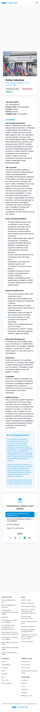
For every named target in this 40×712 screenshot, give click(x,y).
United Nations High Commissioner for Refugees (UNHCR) (8, 627)
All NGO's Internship (27, 603)
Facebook (24, 680)
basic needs (9, 135)
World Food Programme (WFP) (9, 653)
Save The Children (27, 641)
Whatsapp (24, 695)
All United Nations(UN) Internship (9, 606)
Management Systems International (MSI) (28, 630)
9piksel (35, 703)
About (3, 661)
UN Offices (5, 617)
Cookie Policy (25, 661)
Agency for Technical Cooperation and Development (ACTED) (28, 611)
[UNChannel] (10, 3)
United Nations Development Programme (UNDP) (10, 612)
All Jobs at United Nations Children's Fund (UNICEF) (19, 520)
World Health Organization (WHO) (10, 648)
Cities (3, 671)
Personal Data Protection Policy (29, 672)
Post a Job (5, 680)
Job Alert (4, 674)
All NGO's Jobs (26, 600)
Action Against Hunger (28, 606)
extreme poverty (11, 144)
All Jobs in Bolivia (13, 524)
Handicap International (28, 626)
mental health (19, 198)
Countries (5, 667)
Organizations (6, 664)
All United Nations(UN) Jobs (9, 601)
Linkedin (24, 683)
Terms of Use (25, 667)
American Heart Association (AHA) (27, 617)
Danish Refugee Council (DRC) (29, 622)
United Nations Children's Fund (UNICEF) (10, 621)
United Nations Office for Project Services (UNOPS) (10, 633)
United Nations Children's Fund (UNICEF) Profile (17, 514)
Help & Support (6, 683)
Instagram (24, 689)
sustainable (16, 160)
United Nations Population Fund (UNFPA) (10, 638)
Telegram (24, 692)
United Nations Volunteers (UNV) (10, 643)
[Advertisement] (20, 27)
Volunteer (25, 107)
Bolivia (10, 92)
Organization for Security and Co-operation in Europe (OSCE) (29, 636)
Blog (3, 677)
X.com (23, 686)
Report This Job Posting (15, 528)
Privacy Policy (25, 664)
